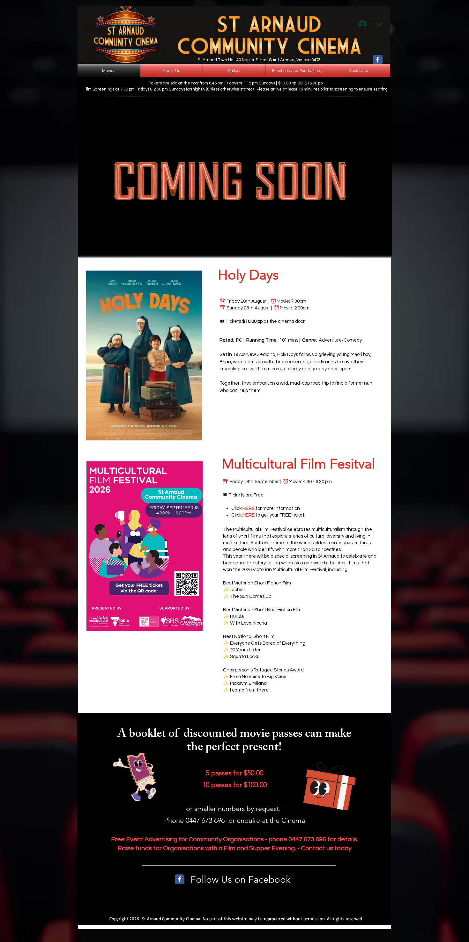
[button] (364, 245)
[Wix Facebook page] (378, 59)
